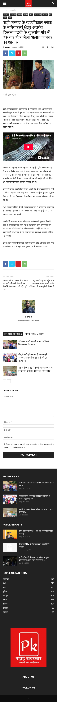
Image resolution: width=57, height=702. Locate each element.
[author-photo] (28, 313)
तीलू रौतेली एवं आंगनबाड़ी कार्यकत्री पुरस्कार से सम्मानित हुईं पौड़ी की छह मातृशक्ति (32, 357)
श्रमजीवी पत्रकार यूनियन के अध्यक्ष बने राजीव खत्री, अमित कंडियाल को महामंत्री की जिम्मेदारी (41, 283)
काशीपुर (20, 15)
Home (5, 10)
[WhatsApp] (24, 53)
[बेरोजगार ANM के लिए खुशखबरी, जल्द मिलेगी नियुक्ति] (10, 547)
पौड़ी (10, 18)
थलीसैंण (45, 15)
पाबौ (50, 15)
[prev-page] (4, 381)
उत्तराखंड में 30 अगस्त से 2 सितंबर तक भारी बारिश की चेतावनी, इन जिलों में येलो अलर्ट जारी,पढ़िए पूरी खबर (15, 285)
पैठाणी (5, 18)
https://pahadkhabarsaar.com (28, 321)
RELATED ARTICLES (13, 334)
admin (7, 47)
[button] (4, 3)
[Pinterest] (18, 53)
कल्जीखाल (13, 15)
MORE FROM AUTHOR (34, 334)
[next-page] (9, 381)
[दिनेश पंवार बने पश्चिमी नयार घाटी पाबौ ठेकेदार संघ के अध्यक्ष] (10, 344)
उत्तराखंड (12, 10)
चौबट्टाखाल (38, 15)
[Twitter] (12, 53)
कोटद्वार (26, 15)
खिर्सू (31, 15)
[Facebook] (5, 53)
